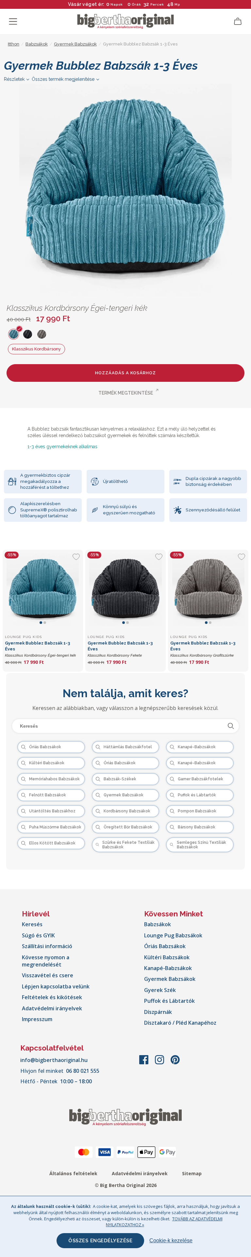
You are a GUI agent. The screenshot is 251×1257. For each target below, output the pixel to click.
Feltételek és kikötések (52, 997)
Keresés (32, 924)
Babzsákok (157, 924)
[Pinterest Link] (175, 1063)
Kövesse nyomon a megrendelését (45, 961)
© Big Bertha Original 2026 (126, 1185)
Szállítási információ (47, 946)
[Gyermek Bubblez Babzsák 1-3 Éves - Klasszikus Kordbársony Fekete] (125, 590)
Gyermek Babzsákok (169, 979)
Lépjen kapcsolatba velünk (56, 986)
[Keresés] (231, 726)
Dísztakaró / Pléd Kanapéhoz (180, 1022)
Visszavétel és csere (47, 975)
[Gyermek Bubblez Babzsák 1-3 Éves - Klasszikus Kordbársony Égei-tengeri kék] (43, 590)
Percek (157, 4)
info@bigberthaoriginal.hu (54, 1060)
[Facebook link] (144, 1063)
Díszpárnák (158, 1012)
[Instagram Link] (160, 1063)
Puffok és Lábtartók (169, 1000)
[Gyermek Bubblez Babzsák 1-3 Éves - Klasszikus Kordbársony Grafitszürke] (208, 590)
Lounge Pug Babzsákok (173, 935)
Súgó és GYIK (38, 935)
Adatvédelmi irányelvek (52, 1008)
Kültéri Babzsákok (167, 957)
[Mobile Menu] (13, 21)
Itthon (13, 44)
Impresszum (37, 1019)
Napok (116, 4)
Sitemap (192, 1173)
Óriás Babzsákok (165, 946)
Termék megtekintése (125, 393)
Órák (136, 4)
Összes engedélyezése (100, 1241)
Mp (177, 4)
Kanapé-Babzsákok (168, 968)
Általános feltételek (73, 1173)
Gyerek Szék (160, 990)
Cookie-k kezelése (170, 1240)
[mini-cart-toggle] (238, 21)
